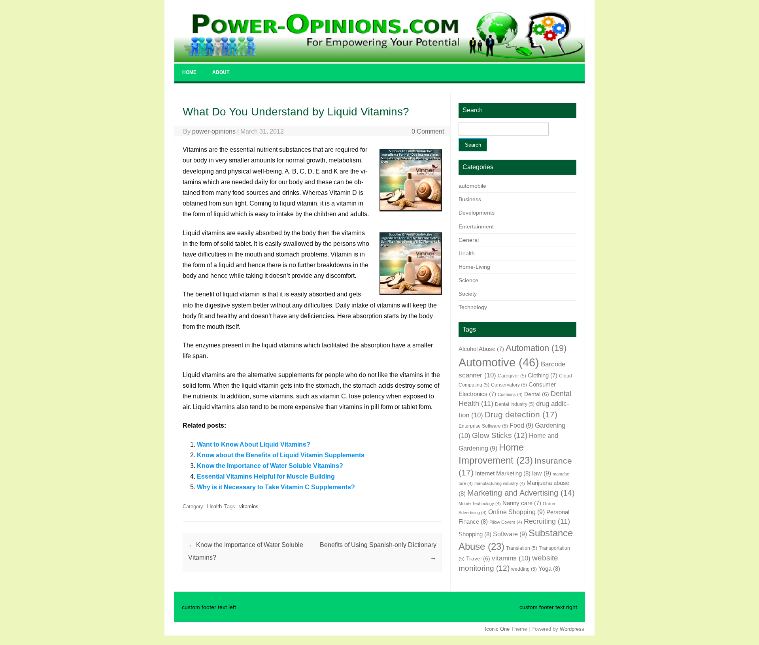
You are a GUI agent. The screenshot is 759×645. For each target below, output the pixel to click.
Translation (521, 548)
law (541, 473)
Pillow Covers (505, 522)
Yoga (549, 568)
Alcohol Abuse (481, 349)
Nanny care (521, 503)
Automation (536, 348)
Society (468, 293)
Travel (478, 559)
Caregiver (512, 376)
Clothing (542, 375)
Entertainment (476, 226)
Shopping (475, 534)
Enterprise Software (483, 426)
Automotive (499, 362)
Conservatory (509, 385)
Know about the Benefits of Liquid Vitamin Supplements (280, 455)
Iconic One (497, 629)
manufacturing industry (499, 483)
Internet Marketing (503, 473)
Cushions (510, 394)
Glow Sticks (499, 435)
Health (214, 506)
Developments (477, 212)
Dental (536, 394)
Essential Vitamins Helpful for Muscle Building (266, 476)
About (220, 72)
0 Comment (428, 131)
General (469, 240)
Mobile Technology (480, 503)
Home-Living (474, 267)
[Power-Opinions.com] (379, 60)
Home (189, 72)
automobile (472, 186)
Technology (473, 307)
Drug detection (521, 414)
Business (470, 199)
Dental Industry (514, 404)
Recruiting (547, 521)
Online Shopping (516, 511)
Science (468, 280)
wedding (524, 569)
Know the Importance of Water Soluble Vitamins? (270, 465)
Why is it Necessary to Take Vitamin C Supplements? (276, 487)
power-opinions (214, 131)
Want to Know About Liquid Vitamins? (253, 444)
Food (521, 425)
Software (510, 534)
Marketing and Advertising (521, 492)
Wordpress (572, 629)
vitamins (249, 506)
